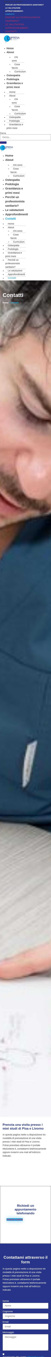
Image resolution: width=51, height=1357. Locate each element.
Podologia (13, 79)
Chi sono (15, 59)
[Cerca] (3, 142)
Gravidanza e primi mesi (15, 126)
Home (10, 48)
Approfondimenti (14, 11)
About (10, 52)
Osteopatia (13, 75)
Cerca (3, 133)
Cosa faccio (16, 66)
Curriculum (20, 71)
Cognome (8, 1311)
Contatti (9, 14)
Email (5, 1322)
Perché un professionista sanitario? (24, 5)
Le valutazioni (12, 8)
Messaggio (8, 1332)
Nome (6, 1301)
